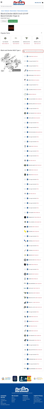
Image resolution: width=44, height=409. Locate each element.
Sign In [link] (13, 397)
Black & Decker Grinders (22, 10)
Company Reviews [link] (26, 399)
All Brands (7, 10)
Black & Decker (13, 10)
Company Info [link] (25, 397)
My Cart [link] (13, 401)
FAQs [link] (2, 402)
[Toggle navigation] (1, 2)
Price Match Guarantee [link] (5, 404)
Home (2, 10)
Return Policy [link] (3, 403)
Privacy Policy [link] (36, 397)
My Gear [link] (13, 400)
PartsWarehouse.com (21, 392)
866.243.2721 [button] (38, 2)
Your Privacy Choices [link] (38, 399)
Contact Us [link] (3, 399)
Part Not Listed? (13, 21)
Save (5, 21)
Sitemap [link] (24, 400)
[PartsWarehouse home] (21, 2)
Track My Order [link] (4, 400)
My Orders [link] (14, 399)
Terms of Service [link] (37, 400)
